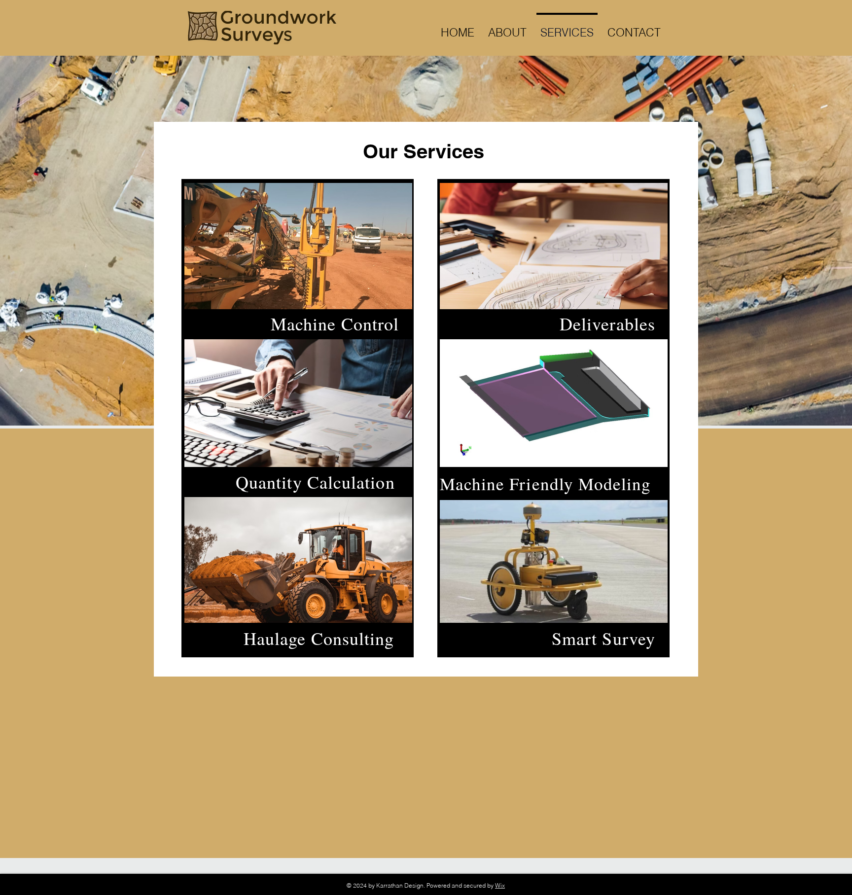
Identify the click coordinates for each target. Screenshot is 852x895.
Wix (500, 885)
